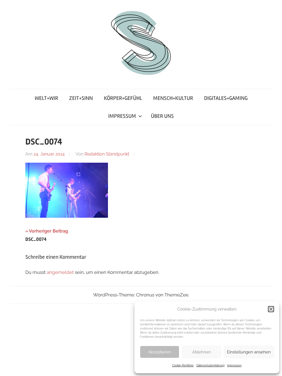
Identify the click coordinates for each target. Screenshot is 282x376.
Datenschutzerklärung (210, 365)
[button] (271, 309)
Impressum (234, 365)
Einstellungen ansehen (249, 352)
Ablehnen (201, 352)
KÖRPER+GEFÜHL (123, 98)
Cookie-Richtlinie (183, 365)
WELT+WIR (46, 98)
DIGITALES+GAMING (226, 98)
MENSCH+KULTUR (173, 98)
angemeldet (60, 272)
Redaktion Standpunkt (107, 154)
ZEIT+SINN (81, 98)
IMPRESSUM (122, 116)
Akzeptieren (159, 352)
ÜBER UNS (162, 116)
